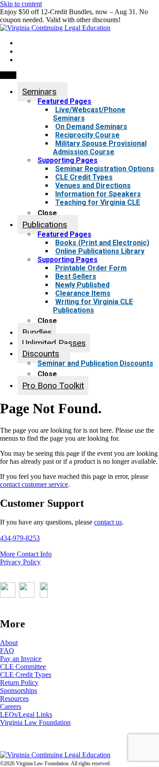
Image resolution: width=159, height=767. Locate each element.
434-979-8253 (20, 538)
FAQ (7, 650)
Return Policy (19, 682)
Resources (14, 698)
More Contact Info (26, 554)
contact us (108, 522)
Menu (8, 75)
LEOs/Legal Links (26, 714)
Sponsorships (18, 690)
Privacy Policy (20, 562)
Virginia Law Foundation (35, 722)
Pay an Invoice (21, 658)
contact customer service (34, 484)
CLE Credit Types (25, 674)
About (9, 642)
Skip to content (21, 4)
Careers (10, 706)
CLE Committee (23, 666)
